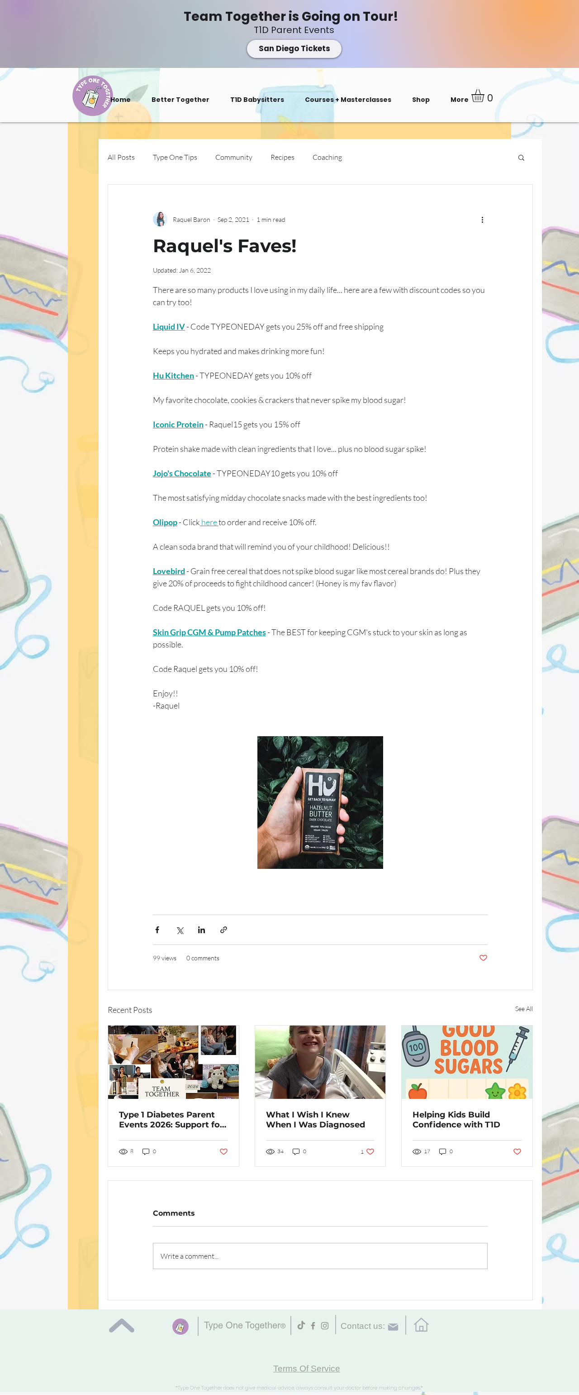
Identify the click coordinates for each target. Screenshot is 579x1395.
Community (233, 157)
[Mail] (393, 1327)
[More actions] (482, 219)
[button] (459, 95)
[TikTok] (301, 1326)
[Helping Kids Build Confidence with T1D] (467, 1062)
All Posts (121, 157)
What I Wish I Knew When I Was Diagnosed (315, 1120)
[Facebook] (313, 1326)
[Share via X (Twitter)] (179, 929)
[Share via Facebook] (157, 929)
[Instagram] (325, 1326)
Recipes (282, 157)
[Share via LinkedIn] (201, 929)
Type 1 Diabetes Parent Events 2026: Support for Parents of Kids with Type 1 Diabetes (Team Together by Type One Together (173, 1120)
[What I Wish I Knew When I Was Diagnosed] (320, 1062)
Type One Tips (175, 157)
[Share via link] (223, 929)
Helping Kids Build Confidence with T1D (456, 1120)
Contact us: (364, 1326)
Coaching (327, 157)
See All (524, 1008)
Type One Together (242, 1325)
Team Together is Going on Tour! (291, 16)
